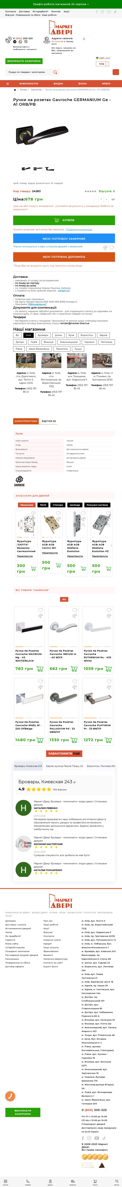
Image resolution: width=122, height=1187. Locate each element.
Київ (28, 335)
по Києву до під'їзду (27, 283)
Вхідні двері (40, 912)
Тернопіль (62, 348)
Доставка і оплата (15, 924)
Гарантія (10, 940)
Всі (17, 335)
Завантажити (64, 753)
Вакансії (48, 955)
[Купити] (33, 568)
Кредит (48, 944)
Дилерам (10, 921)
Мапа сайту (11, 944)
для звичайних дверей (76, 458)
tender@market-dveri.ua (74, 323)
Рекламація (12, 959)
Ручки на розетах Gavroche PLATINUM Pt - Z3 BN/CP (97, 725)
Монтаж (56, 11)
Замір (8, 932)
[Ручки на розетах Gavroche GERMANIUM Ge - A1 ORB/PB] (42, 136)
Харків (103, 335)
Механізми (26, 505)
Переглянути (25, 556)
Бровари (43, 335)
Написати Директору (56, 959)
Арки (62, 912)
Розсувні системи (97, 505)
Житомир (106, 342)
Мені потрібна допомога (64, 256)
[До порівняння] (105, 247)
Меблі (106, 83)
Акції (66, 11)
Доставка (24, 11)
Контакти (10, 11)
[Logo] (61, 27)
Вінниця (48, 342)
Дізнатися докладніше (79, 229)
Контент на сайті (53, 963)
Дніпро (20, 342)
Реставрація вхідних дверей (21, 955)
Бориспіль (87, 335)
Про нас (48, 921)
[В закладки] (111, 247)
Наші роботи (49, 15)
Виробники (105, 912)
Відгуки (9, 15)
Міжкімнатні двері (17, 912)
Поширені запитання (17, 951)
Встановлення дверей (18, 928)
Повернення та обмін (28, 15)
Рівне (19, 348)
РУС (108, 58)
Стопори (58, 505)
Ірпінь (58, 335)
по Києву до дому (25, 285)
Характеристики (26, 421)
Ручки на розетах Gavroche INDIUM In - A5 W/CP (63, 654)
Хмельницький (69, 342)
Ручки (53, 912)
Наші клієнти (51, 947)
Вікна (82, 83)
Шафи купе (74, 912)
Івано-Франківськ (39, 348)
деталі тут (64, 290)
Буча (71, 335)
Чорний (70, 441)
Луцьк (78, 348)
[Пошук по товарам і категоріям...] (55, 72)
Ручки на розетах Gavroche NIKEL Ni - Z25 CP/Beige (28, 725)
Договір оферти (14, 966)
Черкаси (89, 342)
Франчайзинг (51, 951)
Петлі (43, 505)
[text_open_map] (74, 782)
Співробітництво (15, 947)
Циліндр (75, 505)
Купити (68, 220)
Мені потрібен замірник (64, 238)
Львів (34, 342)
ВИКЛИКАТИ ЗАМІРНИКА (24, 61)
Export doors (51, 966)
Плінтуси (90, 912)
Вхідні (58, 83)
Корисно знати (52, 940)
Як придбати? (40, 11)
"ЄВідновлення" (37, 304)
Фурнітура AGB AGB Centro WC (49, 544)
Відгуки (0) (49, 421)
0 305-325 (23, 38)
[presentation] (17, 545)
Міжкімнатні (28, 83)
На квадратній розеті (75, 454)
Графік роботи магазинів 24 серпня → (61, 4)
